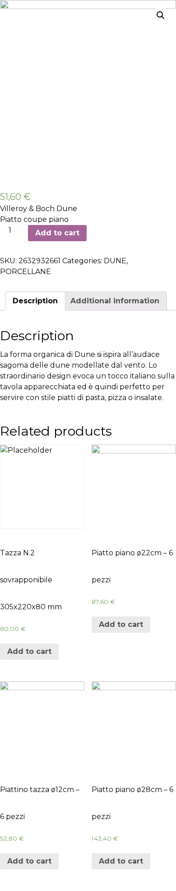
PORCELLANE (25, 271)
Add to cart (57, 233)
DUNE (115, 260)
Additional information (114, 301)
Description (35, 301)
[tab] (35, 301)
